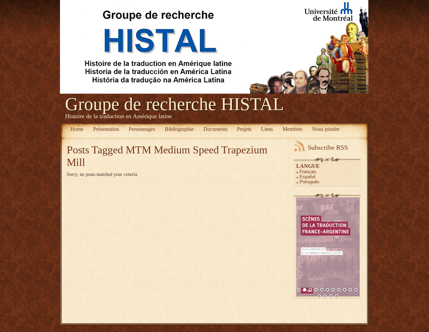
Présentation (106, 129)
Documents (215, 129)
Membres (292, 129)
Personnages (142, 129)
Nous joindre (326, 129)
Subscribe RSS (328, 147)
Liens (267, 129)
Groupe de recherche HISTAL (174, 104)
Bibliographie (179, 129)
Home (76, 129)
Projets (244, 129)
